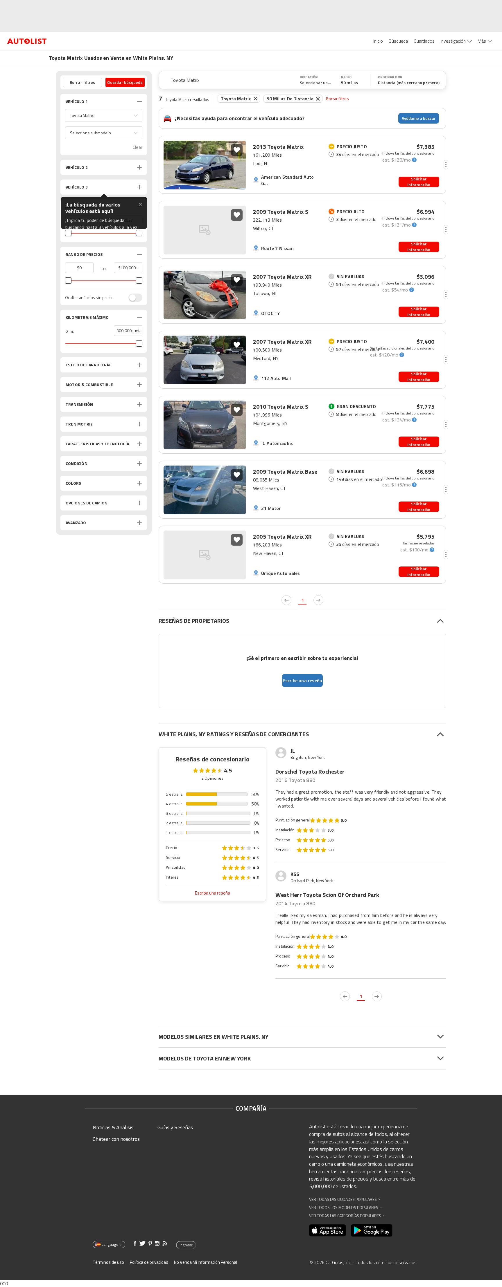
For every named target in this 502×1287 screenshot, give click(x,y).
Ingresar (186, 1245)
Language (110, 1244)
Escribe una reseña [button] (302, 680)
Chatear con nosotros (116, 1139)
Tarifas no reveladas (418, 543)
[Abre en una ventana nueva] (327, 1230)
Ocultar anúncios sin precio (89, 298)
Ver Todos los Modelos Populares (345, 1207)
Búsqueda (398, 40)
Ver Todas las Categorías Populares (346, 1215)
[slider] (68, 233)
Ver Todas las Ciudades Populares (344, 1199)
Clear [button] (137, 147)
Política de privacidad (149, 1262)
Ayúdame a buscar (419, 118)
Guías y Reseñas (175, 1127)
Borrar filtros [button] (82, 82)
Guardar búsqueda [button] (125, 82)
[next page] (318, 600)
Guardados (424, 40)
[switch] (132, 298)
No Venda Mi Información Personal (205, 1262)
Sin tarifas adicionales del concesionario (402, 348)
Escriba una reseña (212, 893)
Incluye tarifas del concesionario (408, 153)
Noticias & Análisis (113, 1127)
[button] (103, 115)
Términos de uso (108, 1262)
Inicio (378, 40)
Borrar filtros (337, 98)
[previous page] (286, 600)
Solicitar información (418, 182)
